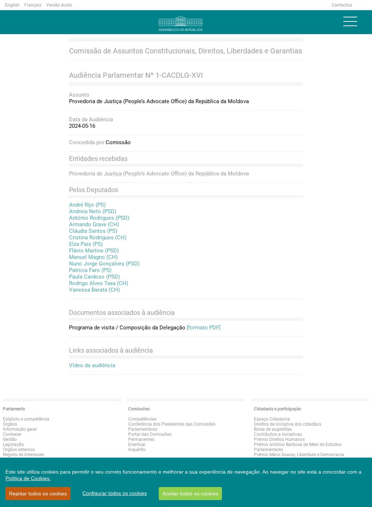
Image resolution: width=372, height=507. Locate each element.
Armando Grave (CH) (94, 224)
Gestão (10, 439)
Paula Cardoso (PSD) (94, 276)
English (12, 5)
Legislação (13, 444)
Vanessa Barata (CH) (94, 290)
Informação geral (20, 429)
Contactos (342, 5)
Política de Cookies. (28, 478)
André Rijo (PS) (87, 205)
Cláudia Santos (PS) (93, 231)
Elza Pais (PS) (86, 244)
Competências (142, 419)
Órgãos (10, 424)
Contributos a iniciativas (278, 434)
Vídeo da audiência (92, 365)
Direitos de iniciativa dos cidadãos (287, 424)
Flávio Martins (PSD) (94, 250)
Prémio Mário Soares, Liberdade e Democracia (299, 454)
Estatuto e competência (26, 419)
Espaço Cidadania (272, 419)
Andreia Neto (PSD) (92, 211)
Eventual (136, 444)
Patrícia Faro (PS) (90, 270)
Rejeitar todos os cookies (38, 493)
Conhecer (12, 434)
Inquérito (137, 449)
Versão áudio (59, 5)
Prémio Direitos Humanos (279, 439)
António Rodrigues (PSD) (99, 218)
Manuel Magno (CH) (93, 257)
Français (32, 5)
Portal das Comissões (149, 434)
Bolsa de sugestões (273, 429)
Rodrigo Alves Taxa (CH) (98, 283)
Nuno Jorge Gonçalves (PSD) (104, 263)
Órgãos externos (19, 449)
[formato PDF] (204, 327)
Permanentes (141, 439)
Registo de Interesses (23, 454)
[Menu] (350, 21)
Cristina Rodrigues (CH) (97, 237)
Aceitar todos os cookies (190, 493)
